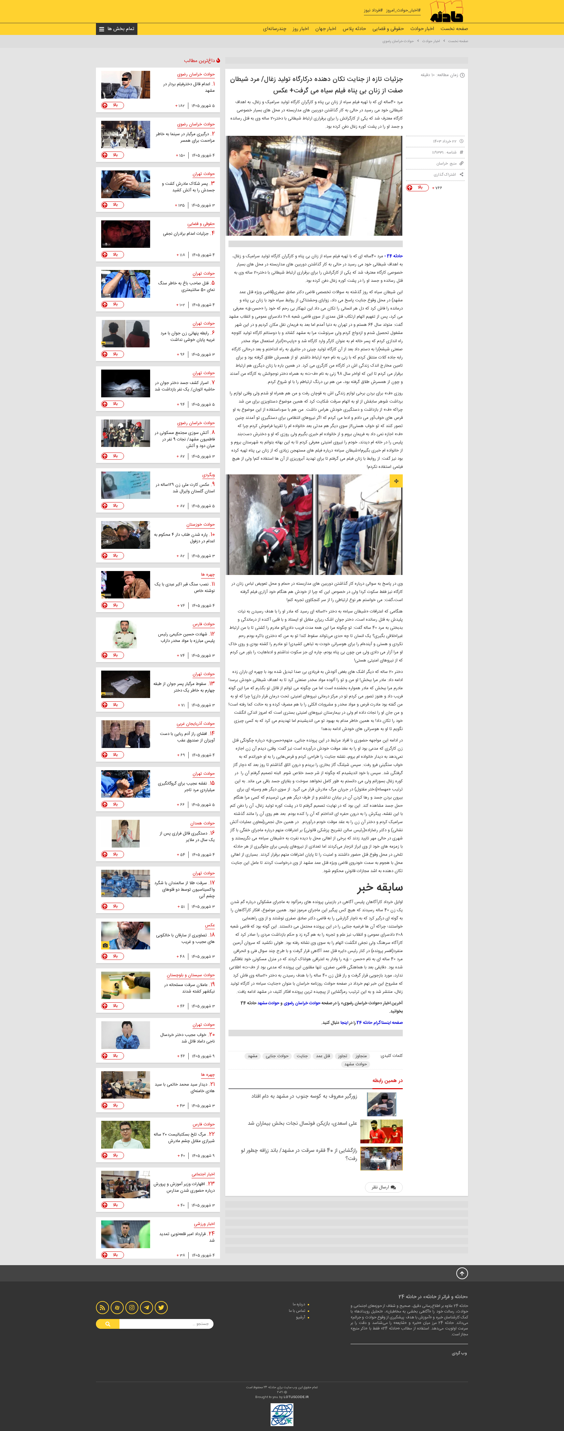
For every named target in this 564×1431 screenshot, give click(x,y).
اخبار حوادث (422, 29)
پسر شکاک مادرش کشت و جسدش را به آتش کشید (188, 187)
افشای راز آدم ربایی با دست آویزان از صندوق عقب (187, 737)
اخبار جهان (325, 29)
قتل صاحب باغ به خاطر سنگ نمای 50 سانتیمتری (186, 287)
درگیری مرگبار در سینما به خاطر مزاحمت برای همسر (185, 137)
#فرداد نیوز (373, 11)
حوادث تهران (204, 174)
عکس (210, 925)
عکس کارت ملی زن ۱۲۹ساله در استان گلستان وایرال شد (185, 488)
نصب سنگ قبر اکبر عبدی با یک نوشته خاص (185, 588)
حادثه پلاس (354, 29)
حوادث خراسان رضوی (398, 41)
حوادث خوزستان (200, 524)
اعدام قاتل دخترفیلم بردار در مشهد (189, 87)
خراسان (442, 163)
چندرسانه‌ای (274, 29)
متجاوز (361, 1056)
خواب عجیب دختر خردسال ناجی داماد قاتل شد (187, 1038)
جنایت (302, 1056)
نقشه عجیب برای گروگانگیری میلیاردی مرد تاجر (186, 787)
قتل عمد (323, 1056)
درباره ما (299, 1304)
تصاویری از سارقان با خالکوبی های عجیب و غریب (185, 939)
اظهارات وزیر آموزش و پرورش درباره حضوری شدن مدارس (184, 1187)
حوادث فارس (204, 624)
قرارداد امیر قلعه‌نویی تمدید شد (187, 1237)
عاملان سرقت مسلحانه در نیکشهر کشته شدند (189, 988)
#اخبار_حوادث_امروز (403, 11)
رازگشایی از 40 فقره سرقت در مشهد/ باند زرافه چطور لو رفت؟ (299, 1154)
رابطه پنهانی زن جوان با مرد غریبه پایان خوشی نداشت (188, 336)
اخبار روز (301, 29)
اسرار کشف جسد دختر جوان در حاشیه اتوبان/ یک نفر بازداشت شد (185, 386)
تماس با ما (297, 1311)
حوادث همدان (202, 823)
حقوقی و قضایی (388, 29)
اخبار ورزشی (204, 1224)
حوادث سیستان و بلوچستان (191, 975)
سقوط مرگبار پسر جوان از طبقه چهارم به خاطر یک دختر (184, 687)
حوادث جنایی (277, 1056)
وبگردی (208, 475)
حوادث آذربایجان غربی (196, 723)
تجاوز (342, 1056)
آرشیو (300, 1317)
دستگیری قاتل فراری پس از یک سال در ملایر (187, 837)
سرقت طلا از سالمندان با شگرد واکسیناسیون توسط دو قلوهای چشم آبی (184, 890)
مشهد (253, 1056)
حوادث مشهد (355, 1064)
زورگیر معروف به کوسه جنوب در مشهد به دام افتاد (304, 1096)
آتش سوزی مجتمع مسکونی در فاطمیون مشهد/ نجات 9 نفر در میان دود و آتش (185, 439)
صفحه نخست (454, 29)
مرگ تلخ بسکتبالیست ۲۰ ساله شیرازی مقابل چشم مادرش (184, 1138)
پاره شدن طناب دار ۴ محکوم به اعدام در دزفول (184, 538)
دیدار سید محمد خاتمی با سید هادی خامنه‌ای (185, 1088)
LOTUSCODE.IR (296, 1397)
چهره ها (208, 574)
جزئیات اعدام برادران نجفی (186, 233)
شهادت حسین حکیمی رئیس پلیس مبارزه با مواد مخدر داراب (186, 637)
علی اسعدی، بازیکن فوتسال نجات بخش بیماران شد (302, 1123)
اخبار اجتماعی (203, 1174)
